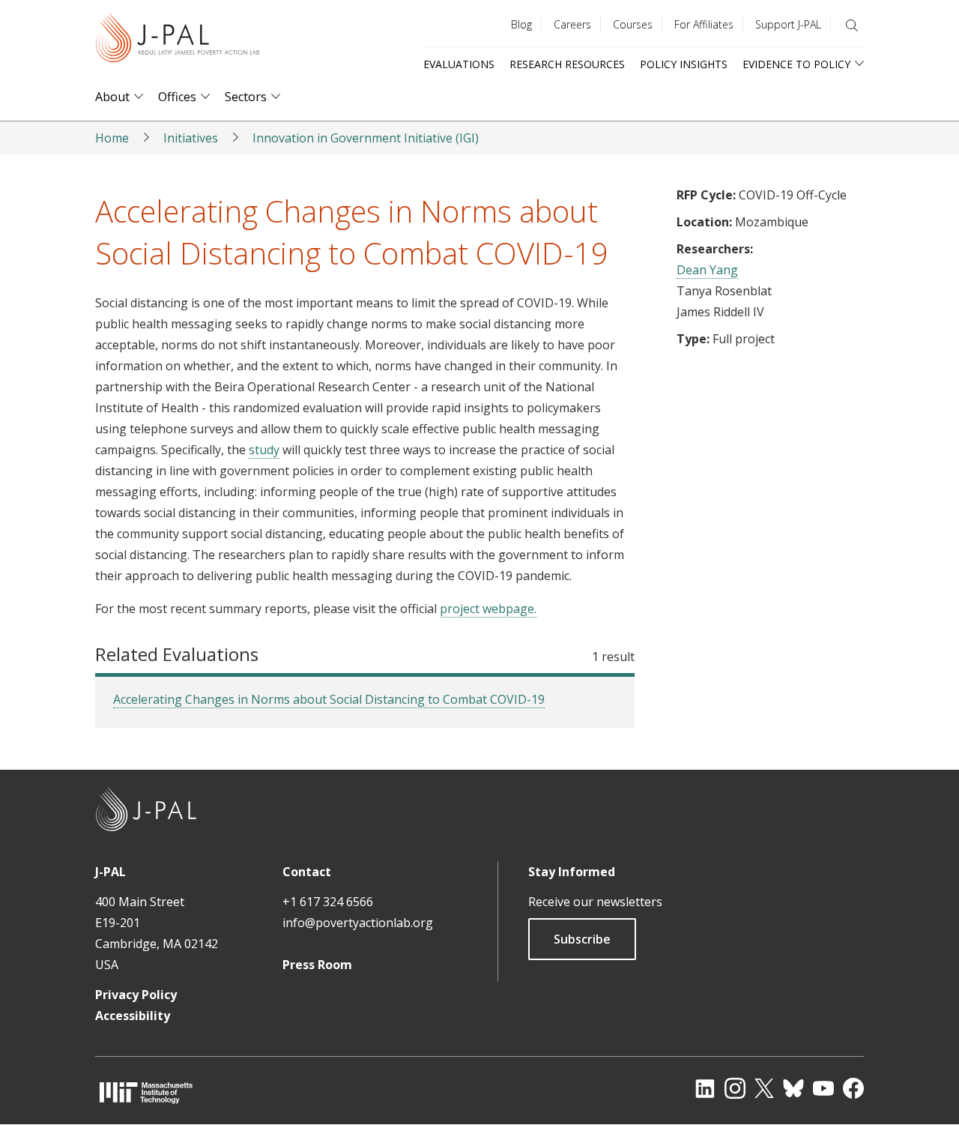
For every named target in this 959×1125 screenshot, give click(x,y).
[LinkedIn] (705, 1088)
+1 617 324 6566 (327, 901)
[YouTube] (823, 1088)
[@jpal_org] (734, 1088)
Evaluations (458, 64)
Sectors (246, 97)
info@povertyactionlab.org (357, 922)
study (264, 449)
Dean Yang (707, 270)
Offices (177, 97)
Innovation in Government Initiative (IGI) (365, 138)
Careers (572, 24)
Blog (521, 24)
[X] (764, 1088)
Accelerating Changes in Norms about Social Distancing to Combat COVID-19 (329, 699)
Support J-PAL (788, 24)
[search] (852, 25)
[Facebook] (853, 1088)
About (112, 97)
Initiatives (190, 138)
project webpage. (488, 608)
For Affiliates (703, 24)
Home (112, 138)
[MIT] (146, 1092)
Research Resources (567, 64)
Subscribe (582, 939)
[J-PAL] (177, 40)
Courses (633, 24)
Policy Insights (683, 64)
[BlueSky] (793, 1088)
